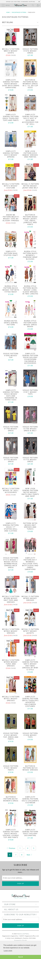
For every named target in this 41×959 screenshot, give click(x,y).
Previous (11, 848)
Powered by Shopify (20, 940)
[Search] (34, 5)
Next (28, 855)
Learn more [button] (8, 950)
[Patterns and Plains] (20, 5)
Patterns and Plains (23, 934)
